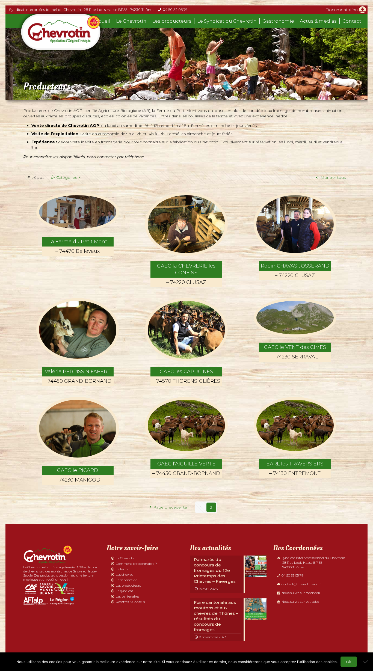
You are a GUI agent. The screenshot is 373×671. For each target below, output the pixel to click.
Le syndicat (124, 591)
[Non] (366, 661)
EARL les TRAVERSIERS (295, 468)
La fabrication (127, 580)
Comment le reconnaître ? (136, 564)
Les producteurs (128, 585)
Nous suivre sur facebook (300, 593)
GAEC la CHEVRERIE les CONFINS (186, 274)
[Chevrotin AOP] (60, 32)
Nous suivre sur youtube (300, 601)
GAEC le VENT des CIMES (295, 352)
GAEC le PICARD (77, 475)
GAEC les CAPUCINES (186, 376)
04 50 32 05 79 (175, 9)
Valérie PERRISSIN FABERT (77, 376)
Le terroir (123, 569)
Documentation (341, 9)
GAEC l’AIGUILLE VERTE (186, 468)
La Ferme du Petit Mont (77, 246)
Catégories (66, 177)
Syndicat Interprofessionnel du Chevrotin (313, 562)
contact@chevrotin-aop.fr (301, 584)
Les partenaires (127, 596)
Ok (348, 662)
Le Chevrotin (125, 558)
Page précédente (170, 507)
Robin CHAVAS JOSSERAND (295, 270)
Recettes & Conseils (130, 602)
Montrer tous (332, 177)
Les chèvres (124, 574)
